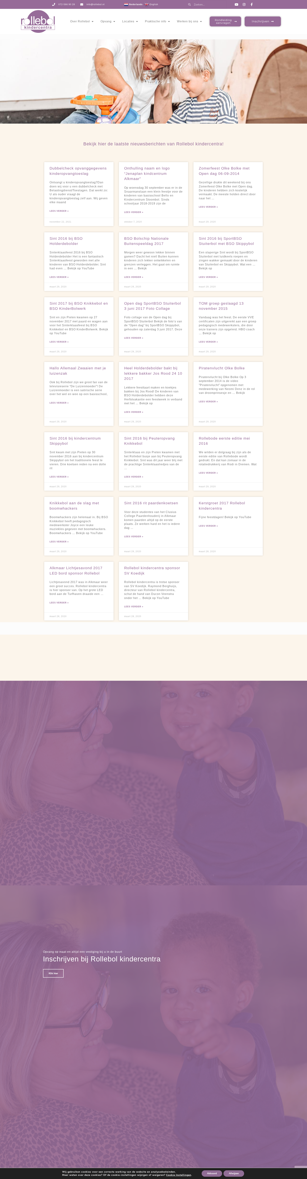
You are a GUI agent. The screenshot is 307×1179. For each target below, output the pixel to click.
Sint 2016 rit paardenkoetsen (151, 503)
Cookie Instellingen (178, 1175)
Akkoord (212, 1173)
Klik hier (53, 973)
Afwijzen (234, 1173)
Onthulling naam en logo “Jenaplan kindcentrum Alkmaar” (147, 173)
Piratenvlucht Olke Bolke (222, 368)
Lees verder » (59, 211)
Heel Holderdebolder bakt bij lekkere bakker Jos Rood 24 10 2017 (153, 373)
